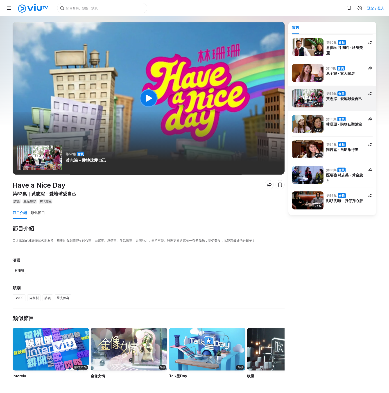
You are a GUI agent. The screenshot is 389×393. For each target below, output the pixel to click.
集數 (295, 27)
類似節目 (38, 212)
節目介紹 (20, 212)
